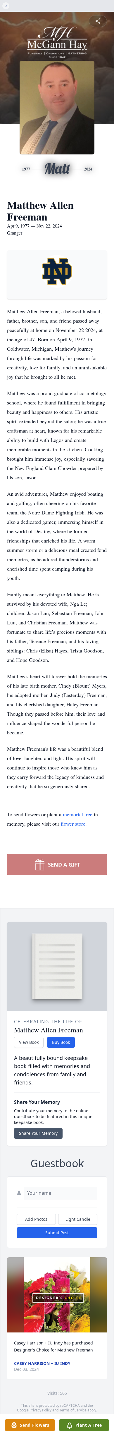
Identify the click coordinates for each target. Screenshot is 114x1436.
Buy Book (61, 1042)
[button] (57, 1294)
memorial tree (77, 814)
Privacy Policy (40, 1410)
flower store (73, 823)
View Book (29, 1042)
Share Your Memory (38, 1133)
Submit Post (57, 1232)
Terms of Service (73, 1410)
